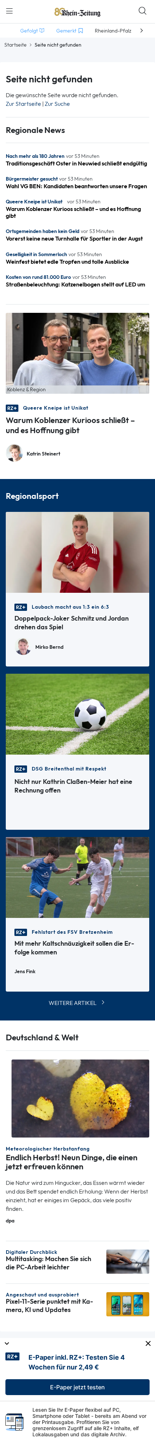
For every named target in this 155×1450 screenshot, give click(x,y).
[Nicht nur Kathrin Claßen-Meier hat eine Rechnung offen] (77, 713)
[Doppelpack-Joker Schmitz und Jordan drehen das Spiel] (77, 552)
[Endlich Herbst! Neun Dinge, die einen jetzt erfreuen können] (80, 1098)
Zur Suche (57, 104)
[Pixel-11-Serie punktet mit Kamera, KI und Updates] (127, 1303)
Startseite (15, 45)
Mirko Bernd (49, 647)
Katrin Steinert (43, 453)
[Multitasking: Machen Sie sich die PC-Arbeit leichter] (127, 1261)
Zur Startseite (23, 104)
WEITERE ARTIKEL (73, 1003)
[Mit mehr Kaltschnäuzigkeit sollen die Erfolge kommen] (77, 877)
